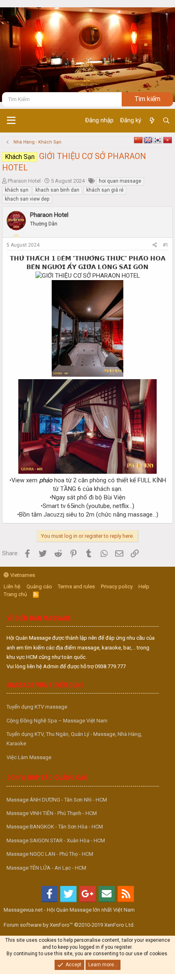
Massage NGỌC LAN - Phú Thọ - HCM (50, 854)
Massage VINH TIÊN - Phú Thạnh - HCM (52, 813)
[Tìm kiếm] (166, 120)
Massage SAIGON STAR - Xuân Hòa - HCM (56, 840)
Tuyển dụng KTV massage (37, 707)
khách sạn (16, 190)
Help (143, 586)
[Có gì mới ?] (151, 120)
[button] (11, 121)
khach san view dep (27, 199)
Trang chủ (15, 594)
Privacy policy (117, 586)
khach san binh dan (57, 190)
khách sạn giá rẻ (104, 190)
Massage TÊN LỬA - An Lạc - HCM (46, 868)
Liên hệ (12, 586)
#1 (165, 245)
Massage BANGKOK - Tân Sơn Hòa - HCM (55, 827)
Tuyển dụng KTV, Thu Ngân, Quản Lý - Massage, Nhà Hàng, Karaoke (74, 739)
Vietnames (22, 575)
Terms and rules (76, 586)
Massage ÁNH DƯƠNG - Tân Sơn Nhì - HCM (57, 800)
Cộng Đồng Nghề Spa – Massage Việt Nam (57, 721)
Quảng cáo (39, 586)
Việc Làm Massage (29, 757)
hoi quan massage (120, 181)
